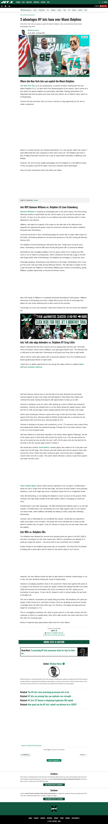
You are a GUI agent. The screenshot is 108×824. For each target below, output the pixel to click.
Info (48, 2)
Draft (86, 10)
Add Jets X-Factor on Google (55, 635)
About (30, 818)
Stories (18, 2)
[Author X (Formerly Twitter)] (63, 664)
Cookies (67, 818)
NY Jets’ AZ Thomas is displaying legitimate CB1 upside (50, 700)
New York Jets (29, 86)
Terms (62, 818)
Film (23, 2)
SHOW (36, 200)
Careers (42, 818)
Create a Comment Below (54, 633)
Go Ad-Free (104, 6)
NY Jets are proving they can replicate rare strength (49, 696)
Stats (65, 10)
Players (43, 2)
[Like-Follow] (9, 6)
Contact (36, 818)
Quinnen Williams (27, 212)
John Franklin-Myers (28, 486)
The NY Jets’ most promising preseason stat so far (48, 692)
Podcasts (36, 2)
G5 (48, 10)
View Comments (54, 760)
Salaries (74, 10)
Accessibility (75, 818)
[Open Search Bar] (99, 2)
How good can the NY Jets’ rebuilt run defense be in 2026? (52, 704)
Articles (26, 15)
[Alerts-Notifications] (5, 6)
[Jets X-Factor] (7, 2)
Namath (80, 10)
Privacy (56, 818)
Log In (97, 6)
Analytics (29, 2)
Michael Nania (34, 30)
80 (69, 10)
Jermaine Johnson (34, 367)
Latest (35, 10)
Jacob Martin (44, 447)
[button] (104, 2)
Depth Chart (42, 10)
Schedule (53, 10)
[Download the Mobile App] (2, 6)
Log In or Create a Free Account (31, 745)
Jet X (21, 15)
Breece (59, 10)
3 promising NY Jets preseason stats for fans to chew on (48, 652)
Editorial (49, 818)
